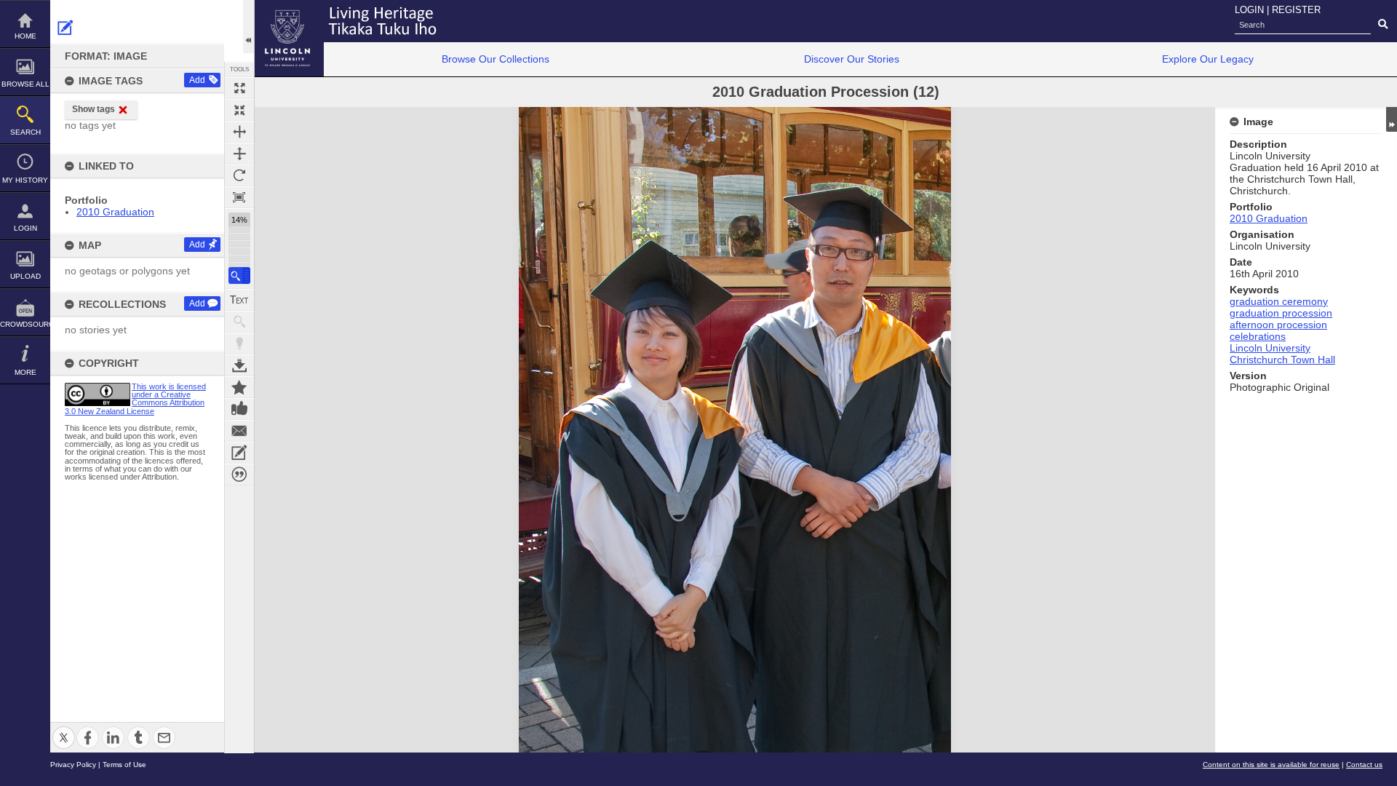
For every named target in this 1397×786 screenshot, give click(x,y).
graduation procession (1281, 313)
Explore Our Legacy (1208, 59)
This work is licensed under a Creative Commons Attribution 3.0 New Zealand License (135, 399)
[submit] (1383, 24)
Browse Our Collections (495, 59)
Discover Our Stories (851, 59)
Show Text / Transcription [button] (239, 300)
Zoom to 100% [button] (239, 197)
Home (25, 36)
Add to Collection (239, 387)
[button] (239, 275)
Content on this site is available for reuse (1271, 765)
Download (239, 365)
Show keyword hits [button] (239, 322)
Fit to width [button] (239, 132)
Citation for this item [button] (239, 474)
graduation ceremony (1279, 301)
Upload (25, 276)
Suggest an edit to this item (65, 28)
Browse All (25, 84)
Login (25, 228)
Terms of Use (124, 765)
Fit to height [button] (239, 153)
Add (197, 80)
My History (25, 180)
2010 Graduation (115, 212)
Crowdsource (25, 324)
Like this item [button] (239, 409)
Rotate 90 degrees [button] (239, 175)
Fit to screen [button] (239, 110)
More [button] (25, 372)
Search (25, 132)
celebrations (1258, 336)
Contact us (1364, 765)
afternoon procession (1278, 324)
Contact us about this (239, 431)
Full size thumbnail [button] (239, 88)
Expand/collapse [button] (1391, 119)
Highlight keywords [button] (239, 343)
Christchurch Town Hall (1282, 359)
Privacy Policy (73, 765)
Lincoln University (1270, 348)
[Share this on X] (63, 729)
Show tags (93, 109)
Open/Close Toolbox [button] (248, 26)
